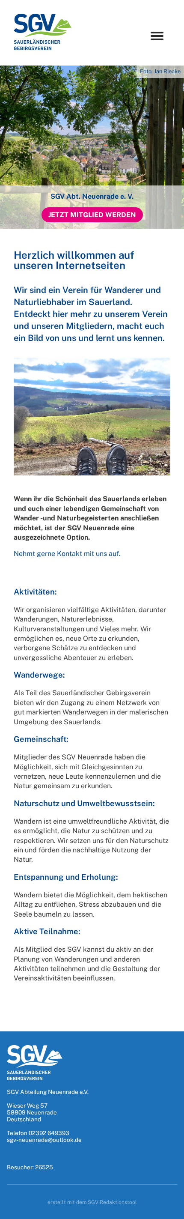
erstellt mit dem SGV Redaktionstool (92, 1202)
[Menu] (157, 36)
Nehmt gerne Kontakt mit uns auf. (67, 554)
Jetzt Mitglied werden (92, 215)
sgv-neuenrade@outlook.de (44, 1139)
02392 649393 (49, 1132)
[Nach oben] (168, 1209)
